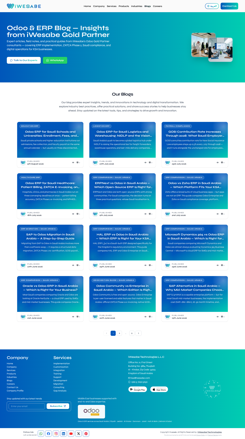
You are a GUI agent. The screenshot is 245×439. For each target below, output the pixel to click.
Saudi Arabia (104, 421)
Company (99, 6)
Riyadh (113, 421)
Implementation (61, 363)
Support (57, 377)
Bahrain (162, 421)
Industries (136, 6)
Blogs (147, 6)
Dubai (169, 421)
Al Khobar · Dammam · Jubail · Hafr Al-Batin (141, 421)
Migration (58, 384)
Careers (157, 6)
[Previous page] (106, 333)
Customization (60, 367)
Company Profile (15, 390)
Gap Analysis (59, 390)
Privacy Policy (200, 435)
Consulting (58, 387)
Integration (59, 370)
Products (124, 6)
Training (57, 373)
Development (60, 380)
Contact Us (229, 6)
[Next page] (138, 333)
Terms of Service (213, 435)
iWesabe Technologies (210, 432)
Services (111, 6)
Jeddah (120, 421)
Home (87, 6)
